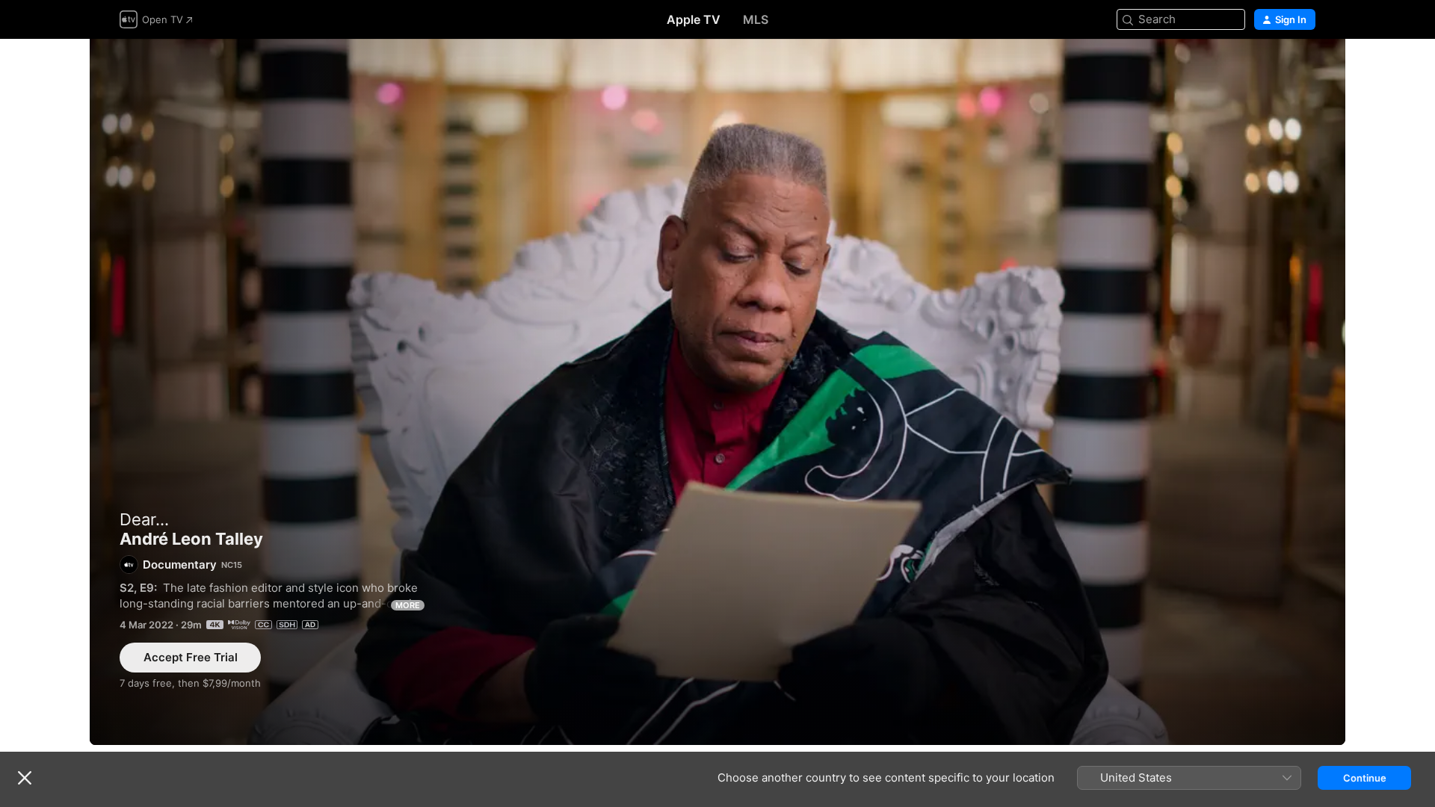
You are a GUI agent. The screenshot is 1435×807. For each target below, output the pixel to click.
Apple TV (693, 19)
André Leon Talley (717, 392)
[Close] (24, 778)
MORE (407, 605)
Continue (1364, 778)
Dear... (144, 519)
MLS (755, 19)
